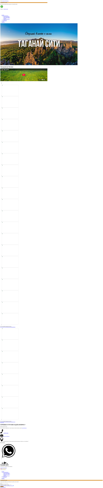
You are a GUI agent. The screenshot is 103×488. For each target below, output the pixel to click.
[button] (1, 422)
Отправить (2, 486)
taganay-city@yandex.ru (6, 436)
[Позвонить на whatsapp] (1, 7)
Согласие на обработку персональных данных (6, 485)
